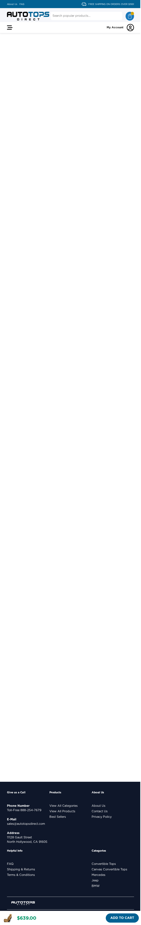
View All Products (62, 811)
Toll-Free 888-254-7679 (24, 810)
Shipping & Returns (21, 869)
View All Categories (63, 805)
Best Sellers (57, 816)
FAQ (21, 4)
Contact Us (100, 811)
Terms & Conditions (21, 875)
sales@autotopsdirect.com (26, 823)
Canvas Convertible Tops (109, 869)
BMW (96, 886)
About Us (12, 4)
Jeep (95, 880)
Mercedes (98, 875)
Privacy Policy (102, 816)
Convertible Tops (104, 863)
